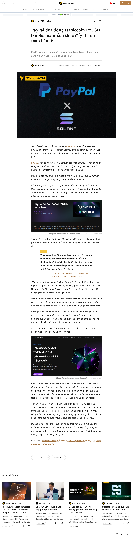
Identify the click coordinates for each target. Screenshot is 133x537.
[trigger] (19, 3)
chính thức (71, 146)
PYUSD (34, 163)
